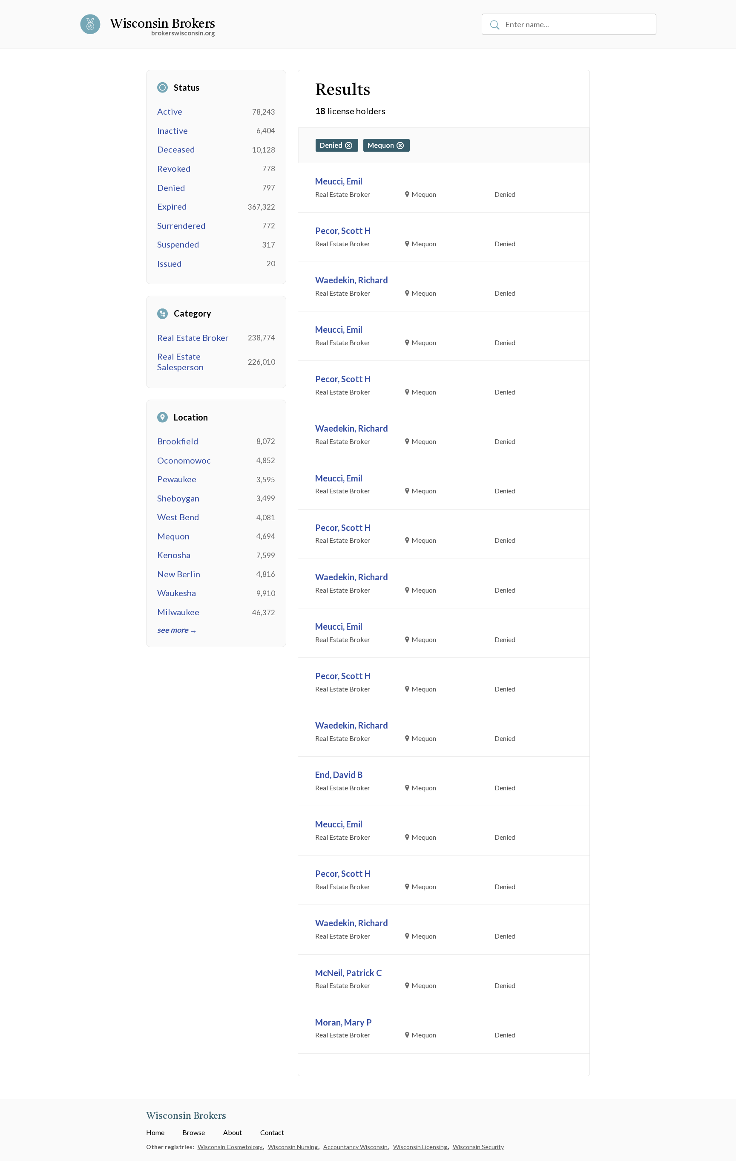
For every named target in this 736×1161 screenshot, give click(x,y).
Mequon (173, 536)
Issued (169, 263)
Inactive (172, 130)
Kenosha (173, 555)
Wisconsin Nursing (293, 1146)
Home (155, 1132)
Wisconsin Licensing (420, 1146)
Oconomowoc (184, 460)
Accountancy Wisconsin (356, 1146)
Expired (172, 206)
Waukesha (176, 593)
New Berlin (178, 574)
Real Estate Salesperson (180, 361)
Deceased (176, 149)
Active (169, 111)
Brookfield (177, 441)
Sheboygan (178, 498)
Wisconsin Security (478, 1146)
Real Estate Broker (193, 337)
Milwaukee (178, 612)
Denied (171, 187)
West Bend (178, 517)
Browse (193, 1132)
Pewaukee (176, 479)
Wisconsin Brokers (162, 24)
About (232, 1132)
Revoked (174, 168)
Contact (272, 1132)
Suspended (178, 244)
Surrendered (181, 225)
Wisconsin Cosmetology (231, 1146)
